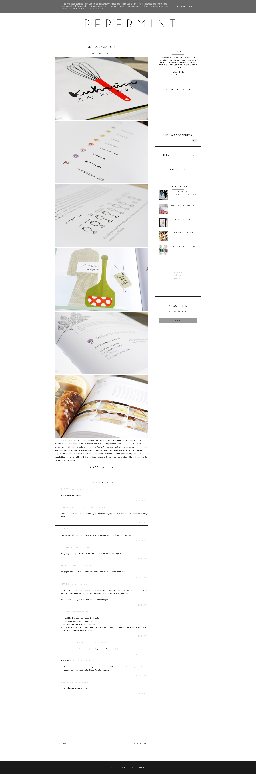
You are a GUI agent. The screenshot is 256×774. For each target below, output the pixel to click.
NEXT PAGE (60, 743)
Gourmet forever (72, 642)
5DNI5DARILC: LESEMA (182, 219)
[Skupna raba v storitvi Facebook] (108, 467)
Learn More (180, 6)
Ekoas (65, 682)
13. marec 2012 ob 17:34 (78, 612)
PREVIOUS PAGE (139, 743)
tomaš (65, 565)
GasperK (66, 489)
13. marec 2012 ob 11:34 (84, 529)
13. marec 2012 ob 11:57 (84, 547)
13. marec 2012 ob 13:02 (81, 566)
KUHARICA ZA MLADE (72, 444)
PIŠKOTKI (178, 275)
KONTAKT (178, 278)
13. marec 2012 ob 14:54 (82, 584)
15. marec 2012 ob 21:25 (80, 682)
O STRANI (178, 272)
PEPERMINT (121, 768)
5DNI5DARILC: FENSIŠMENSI (182, 205)
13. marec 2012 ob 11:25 (83, 489)
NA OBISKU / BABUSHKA (183, 233)
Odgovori (141, 501)
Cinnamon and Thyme (74, 507)
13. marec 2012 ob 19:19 (95, 643)
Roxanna (66, 547)
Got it (191, 6)
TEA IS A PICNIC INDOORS (182, 246)
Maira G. (143, 768)
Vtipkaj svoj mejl (178, 311)
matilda (66, 584)
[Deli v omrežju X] (103, 467)
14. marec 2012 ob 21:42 (81, 661)
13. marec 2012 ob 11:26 (99, 507)
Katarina (66, 529)
